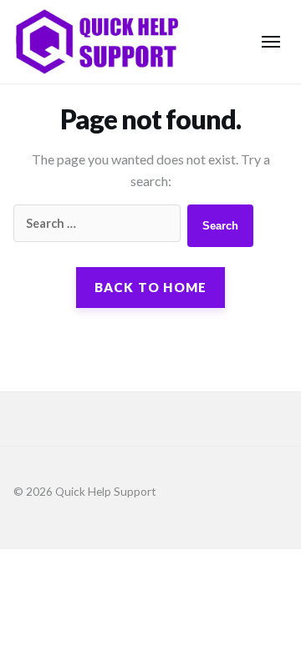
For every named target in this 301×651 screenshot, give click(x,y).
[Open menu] (271, 41)
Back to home (150, 287)
